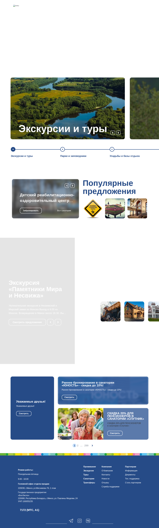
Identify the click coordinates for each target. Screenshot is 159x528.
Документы (130, 475)
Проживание (89, 467)
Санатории (88, 479)
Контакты (106, 475)
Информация (131, 471)
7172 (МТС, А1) (29, 510)
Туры (86, 475)
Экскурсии (88, 471)
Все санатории (64, 211)
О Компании (107, 471)
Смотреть (24, 413)
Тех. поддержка (132, 479)
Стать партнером (133, 483)
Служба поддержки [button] (110, 487)
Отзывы (105, 483)
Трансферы (89, 483)
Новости (105, 479)
